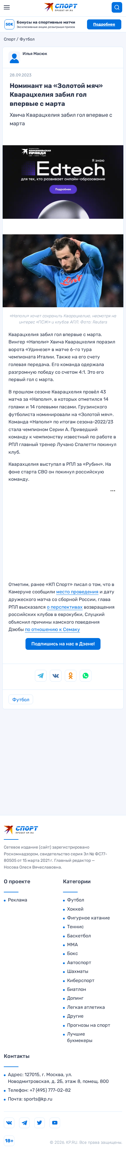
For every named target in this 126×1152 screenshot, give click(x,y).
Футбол (27, 39)
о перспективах (65, 607)
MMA (72, 944)
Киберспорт (80, 980)
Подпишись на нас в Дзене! (63, 644)
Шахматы (77, 971)
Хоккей (75, 909)
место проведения (77, 592)
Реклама (17, 900)
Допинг (75, 998)
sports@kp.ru (38, 1099)
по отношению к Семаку (52, 629)
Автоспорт (79, 962)
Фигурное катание (88, 918)
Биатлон (76, 989)
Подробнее (104, 24)
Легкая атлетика (86, 1007)
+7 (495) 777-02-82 (50, 1090)
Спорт (10, 39)
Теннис (75, 926)
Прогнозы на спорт (88, 1025)
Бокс (72, 953)
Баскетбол (79, 936)
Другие (75, 1016)
